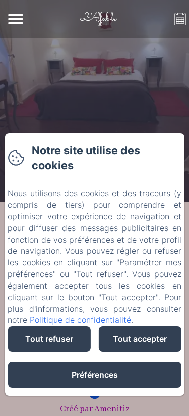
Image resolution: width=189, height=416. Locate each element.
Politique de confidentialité (80, 320)
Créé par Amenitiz (95, 409)
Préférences (95, 374)
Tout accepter (140, 339)
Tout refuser (49, 339)
